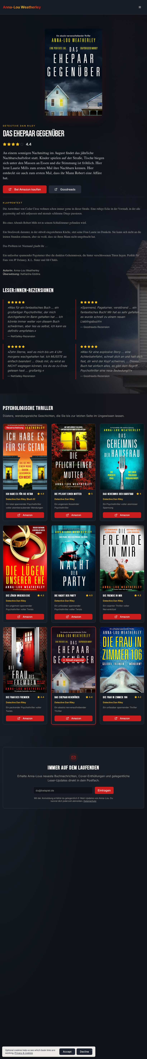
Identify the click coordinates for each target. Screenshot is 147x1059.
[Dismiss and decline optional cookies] (91, 1050)
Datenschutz (90, 801)
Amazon (27, 515)
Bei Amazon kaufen (27, 189)
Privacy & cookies (24, 1053)
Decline (84, 1051)
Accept (67, 1051)
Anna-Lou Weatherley (22, 7)
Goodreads (67, 189)
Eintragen (104, 790)
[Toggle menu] (140, 7)
